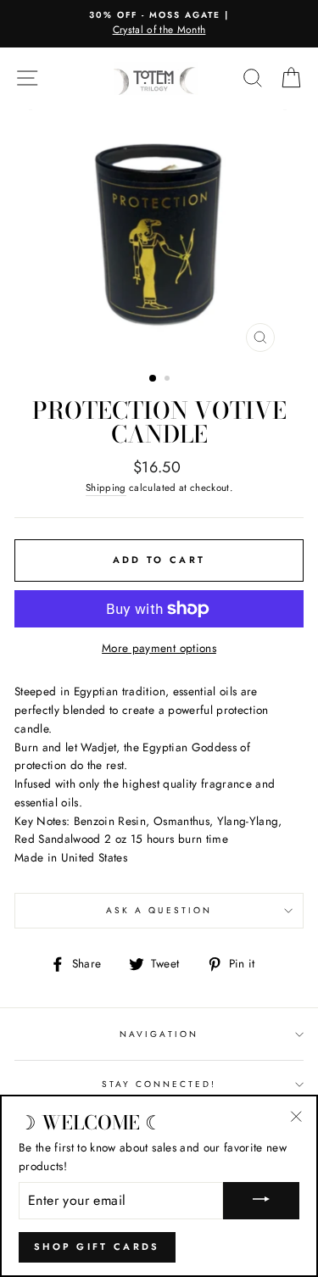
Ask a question (159, 910)
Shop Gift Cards (97, 1246)
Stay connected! (159, 1084)
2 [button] (169, 380)
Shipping (106, 487)
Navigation (159, 1034)
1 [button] (153, 379)
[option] (159, 23)
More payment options (159, 647)
